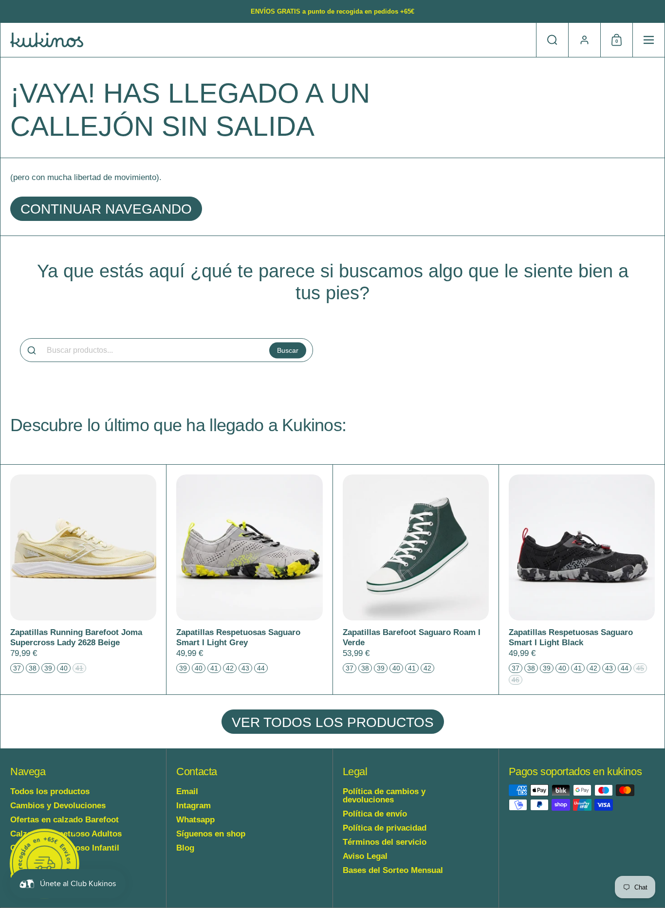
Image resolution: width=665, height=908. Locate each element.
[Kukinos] (46, 40)
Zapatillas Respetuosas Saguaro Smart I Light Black (582, 579)
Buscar (287, 350)
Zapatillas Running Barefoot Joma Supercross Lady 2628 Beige (83, 579)
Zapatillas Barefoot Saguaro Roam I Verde (416, 579)
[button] (552, 40)
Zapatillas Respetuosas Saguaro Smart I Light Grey (249, 579)
